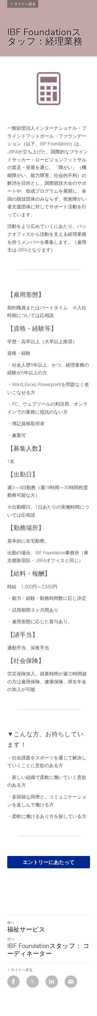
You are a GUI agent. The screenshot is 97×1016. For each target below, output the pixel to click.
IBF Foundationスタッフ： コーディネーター (48, 949)
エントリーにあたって (48, 862)
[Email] (71, 981)
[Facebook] (13, 981)
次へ (10, 939)
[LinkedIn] (52, 981)
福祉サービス (26, 929)
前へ (10, 922)
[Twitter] (32, 981)
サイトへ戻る (25, 4)
